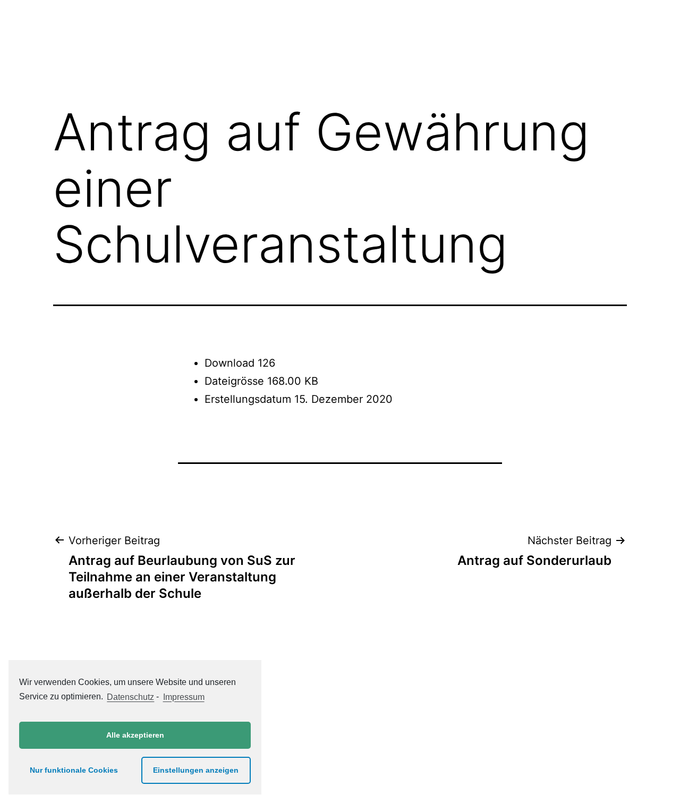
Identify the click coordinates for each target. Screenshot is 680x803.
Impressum (183, 696)
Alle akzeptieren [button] (135, 735)
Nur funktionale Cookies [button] (74, 770)
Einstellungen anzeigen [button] (196, 770)
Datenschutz (130, 696)
